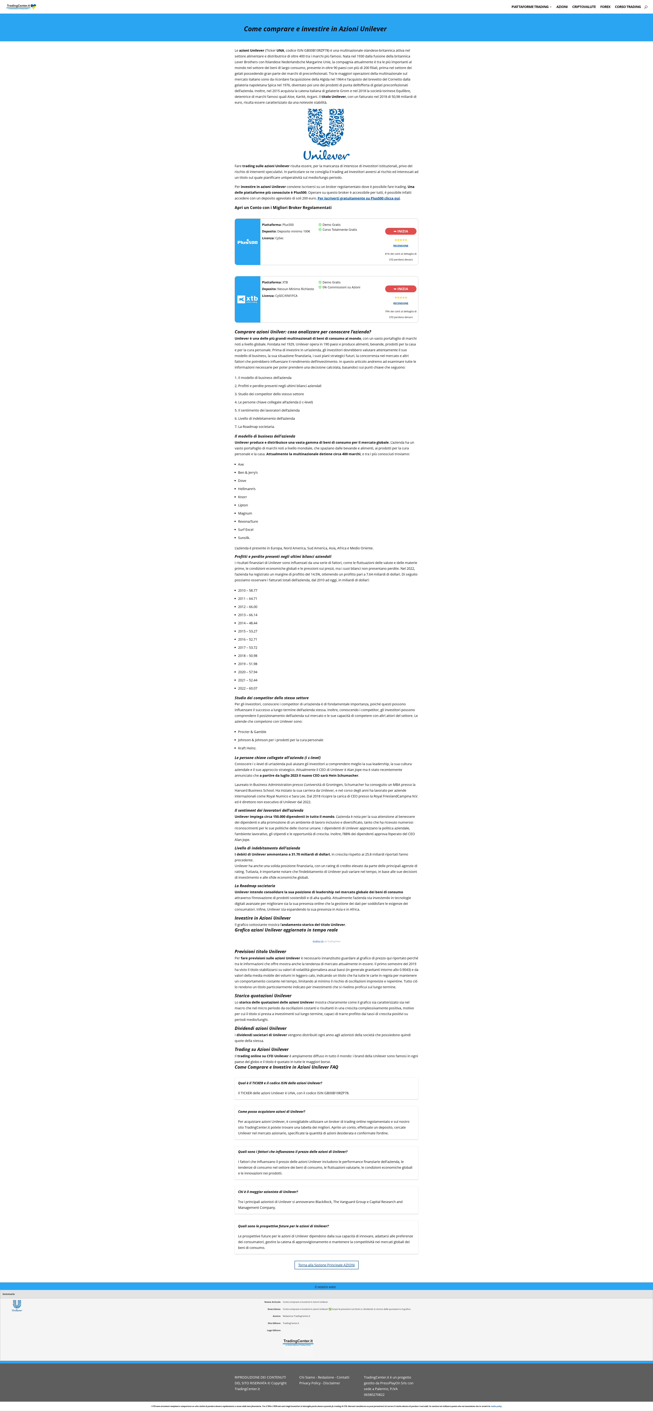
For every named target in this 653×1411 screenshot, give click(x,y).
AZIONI (562, 7)
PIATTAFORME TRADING (530, 7)
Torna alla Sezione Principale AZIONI (326, 1265)
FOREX (605, 7)
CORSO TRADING (628, 7)
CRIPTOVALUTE (584, 7)
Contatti (343, 1377)
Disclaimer (331, 1383)
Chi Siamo (307, 1377)
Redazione (326, 1377)
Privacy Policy (310, 1383)
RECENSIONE (400, 245)
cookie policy (496, 1406)
